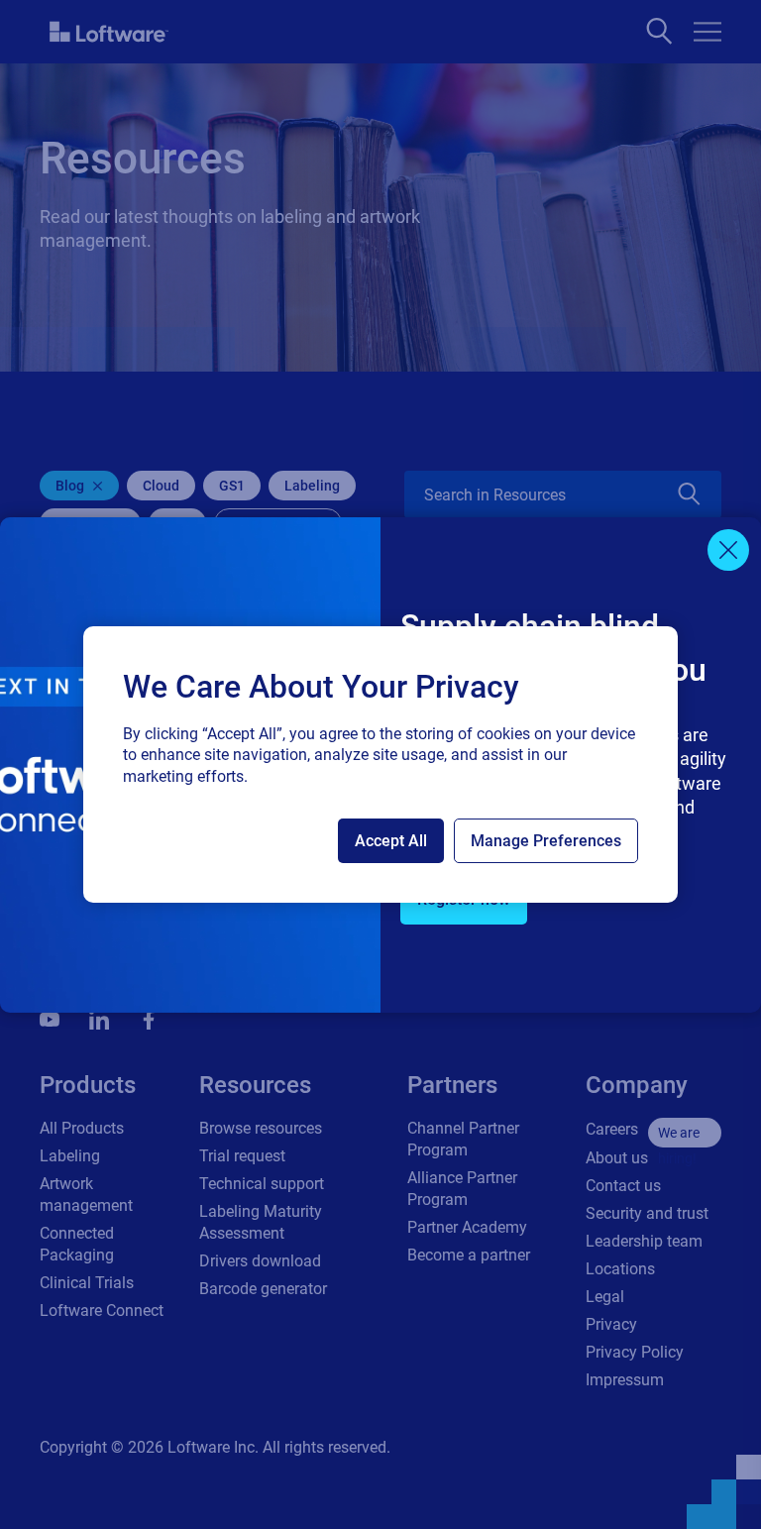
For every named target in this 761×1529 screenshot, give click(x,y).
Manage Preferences (546, 840)
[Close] (728, 550)
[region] (380, 765)
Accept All (391, 840)
